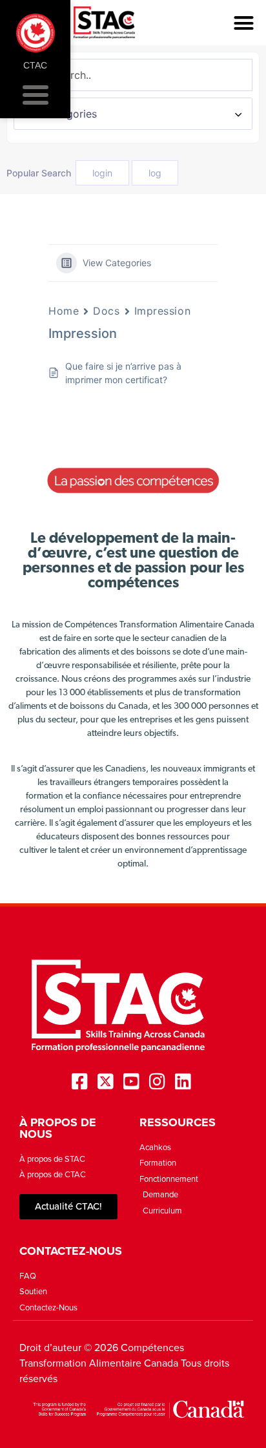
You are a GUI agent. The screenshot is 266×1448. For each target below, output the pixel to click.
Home (63, 310)
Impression (162, 310)
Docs (106, 310)
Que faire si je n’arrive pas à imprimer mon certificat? (123, 373)
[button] (243, 22)
